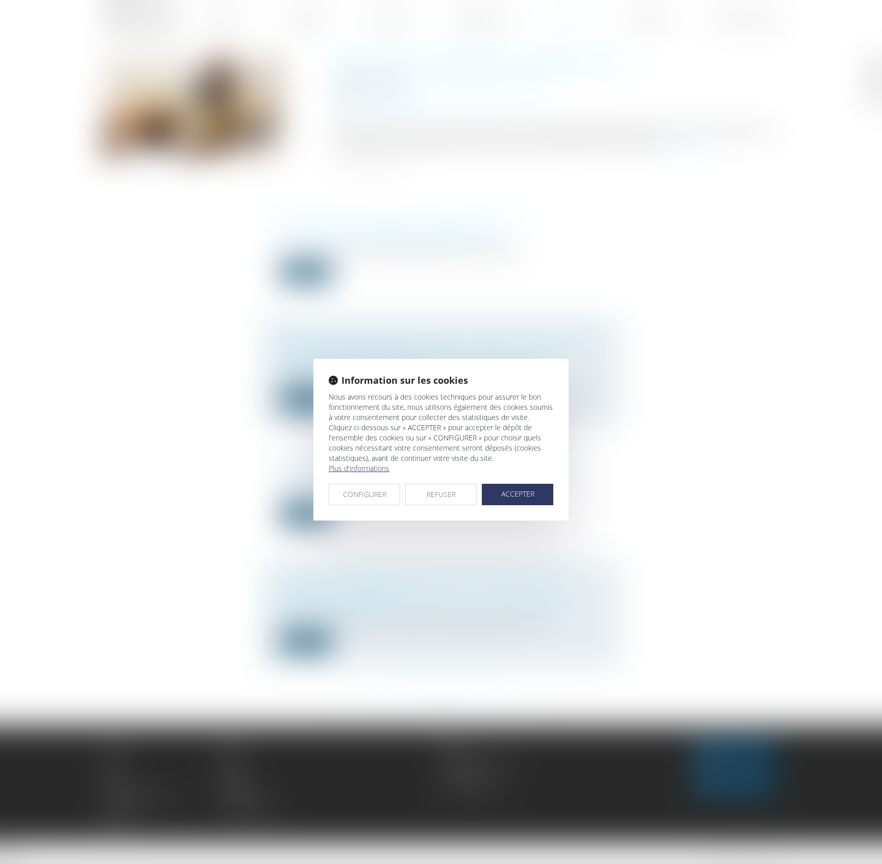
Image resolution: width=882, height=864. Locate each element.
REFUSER (441, 494)
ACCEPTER (517, 494)
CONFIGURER (364, 494)
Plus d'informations (359, 468)
